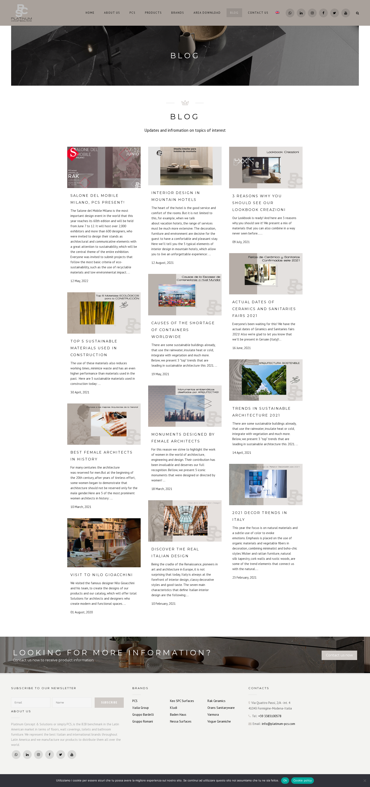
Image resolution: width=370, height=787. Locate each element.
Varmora (213, 714)
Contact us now (339, 655)
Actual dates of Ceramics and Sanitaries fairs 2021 (264, 309)
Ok (285, 780)
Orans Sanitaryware (221, 708)
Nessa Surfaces (180, 721)
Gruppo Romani (142, 721)
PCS (134, 701)
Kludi (173, 708)
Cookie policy (302, 780)
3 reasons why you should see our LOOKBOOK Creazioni (259, 203)
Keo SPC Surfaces (182, 701)
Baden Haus (178, 714)
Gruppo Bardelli (143, 714)
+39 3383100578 (269, 716)
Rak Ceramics (216, 701)
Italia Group (140, 708)
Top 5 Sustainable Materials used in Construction (94, 348)
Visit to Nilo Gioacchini (101, 575)
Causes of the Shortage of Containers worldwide (183, 330)
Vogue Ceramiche (219, 721)
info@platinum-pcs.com (278, 724)
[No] (365, 780)
